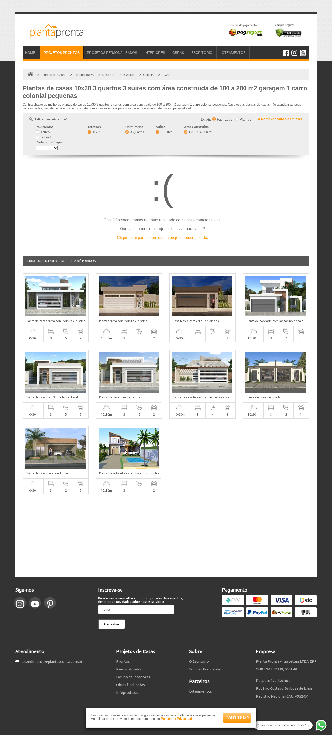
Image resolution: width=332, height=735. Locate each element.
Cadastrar (111, 624)
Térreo (45, 132)
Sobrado (46, 137)
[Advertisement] (166, 536)
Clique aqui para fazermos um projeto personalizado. (162, 237)
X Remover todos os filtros (280, 119)
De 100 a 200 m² (200, 132)
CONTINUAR (237, 718)
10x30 (96, 132)
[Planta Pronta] (53, 36)
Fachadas (224, 119)
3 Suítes (166, 132)
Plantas (245, 119)
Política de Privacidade (177, 719)
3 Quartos (136, 132)
